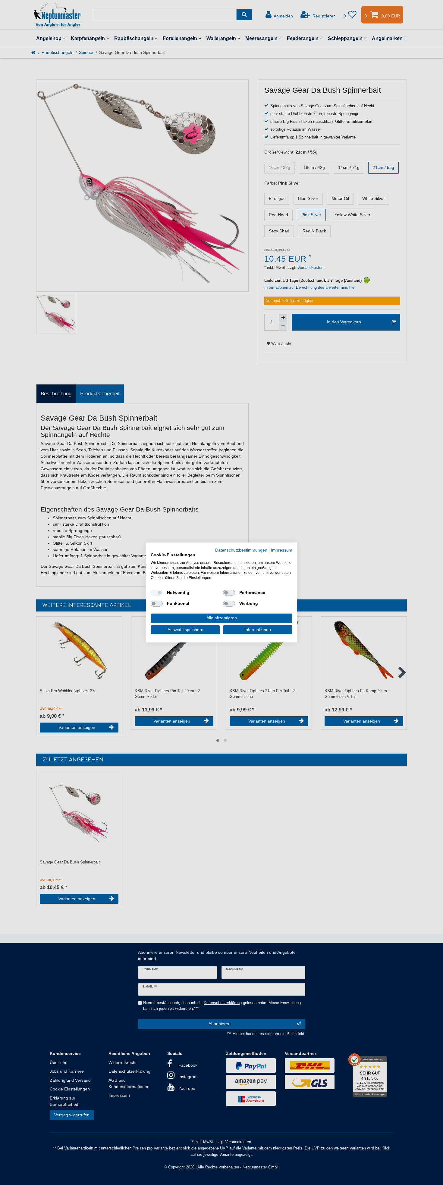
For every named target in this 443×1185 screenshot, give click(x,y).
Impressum (281, 550)
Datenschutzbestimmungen (241, 550)
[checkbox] (157, 593)
